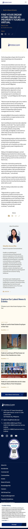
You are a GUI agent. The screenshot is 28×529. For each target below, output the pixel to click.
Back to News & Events (10, 10)
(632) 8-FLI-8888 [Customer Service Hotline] (13, 430)
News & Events (5, 482)
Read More (4, 330)
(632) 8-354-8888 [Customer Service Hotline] (14, 426)
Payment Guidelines (7, 499)
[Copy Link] (12, 34)
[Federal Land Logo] (8, 404)
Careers (3, 489)
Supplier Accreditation (8, 502)
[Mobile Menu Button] (26, 2)
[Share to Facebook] (2, 34)
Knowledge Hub (5, 485)
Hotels (3, 479)
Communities (5, 475)
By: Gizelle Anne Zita (6, 27)
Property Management (8, 496)
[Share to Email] (9, 34)
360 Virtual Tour (6, 492)
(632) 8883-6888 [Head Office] (12, 423)
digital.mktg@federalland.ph (11, 420)
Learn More (4, 520)
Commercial (5, 472)
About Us (3, 465)
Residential (4, 468)
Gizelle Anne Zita (9, 246)
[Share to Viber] (5, 34)
